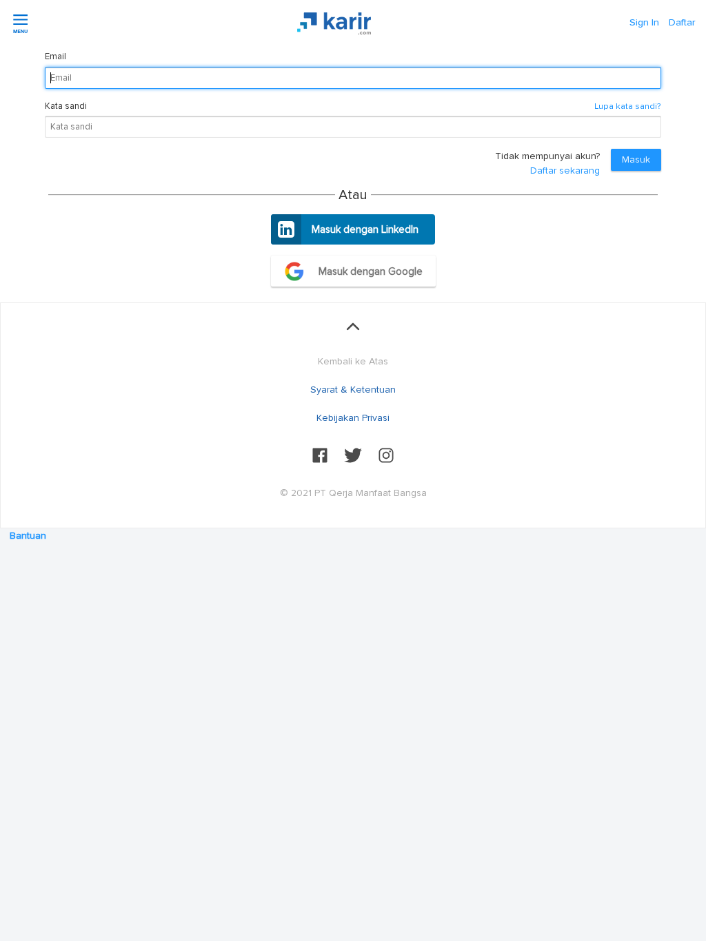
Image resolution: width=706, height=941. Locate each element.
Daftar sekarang (565, 170)
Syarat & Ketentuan (353, 389)
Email (55, 56)
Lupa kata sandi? (627, 106)
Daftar (682, 22)
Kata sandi (66, 106)
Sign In (644, 22)
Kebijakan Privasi (353, 418)
